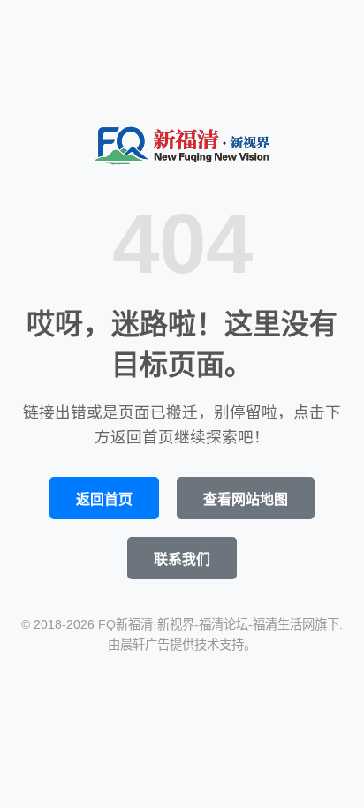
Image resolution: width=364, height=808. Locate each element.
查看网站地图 (245, 499)
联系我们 (182, 559)
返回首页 (104, 499)
